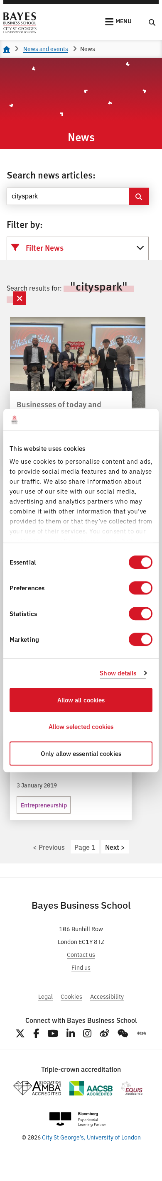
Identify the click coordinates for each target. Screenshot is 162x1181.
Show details (118, 673)
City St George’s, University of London (91, 1137)
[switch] (140, 587)
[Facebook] (36, 1033)
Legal (45, 996)
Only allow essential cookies (81, 753)
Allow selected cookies (81, 726)
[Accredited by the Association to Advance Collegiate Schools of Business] (91, 1088)
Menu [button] (123, 21)
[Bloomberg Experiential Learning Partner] (77, 1119)
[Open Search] (152, 22)
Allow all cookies (81, 699)
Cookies (71, 996)
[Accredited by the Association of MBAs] (37, 1088)
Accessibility (107, 996)
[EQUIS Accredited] (132, 1088)
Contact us (81, 954)
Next (112, 846)
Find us (81, 967)
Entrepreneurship (44, 805)
